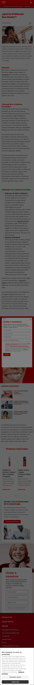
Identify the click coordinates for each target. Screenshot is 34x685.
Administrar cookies (15, 677)
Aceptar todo (15, 682)
